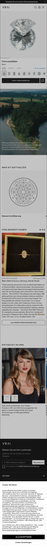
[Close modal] (23, 273)
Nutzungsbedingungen (10, 530)
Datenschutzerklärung (24, 528)
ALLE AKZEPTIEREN (23, 537)
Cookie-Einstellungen (23, 542)
